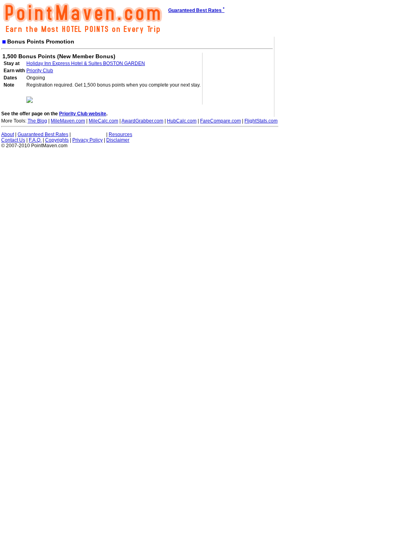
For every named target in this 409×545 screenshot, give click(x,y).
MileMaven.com (68, 121)
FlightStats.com (261, 121)
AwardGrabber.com (142, 121)
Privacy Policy (87, 140)
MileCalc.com (103, 121)
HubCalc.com (182, 121)
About (7, 134)
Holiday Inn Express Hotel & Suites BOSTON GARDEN (85, 63)
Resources (120, 134)
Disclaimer (117, 140)
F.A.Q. (35, 140)
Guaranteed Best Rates (43, 134)
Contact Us (13, 140)
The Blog (37, 121)
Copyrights (57, 140)
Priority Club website (82, 114)
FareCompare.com (220, 121)
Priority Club (39, 70)
